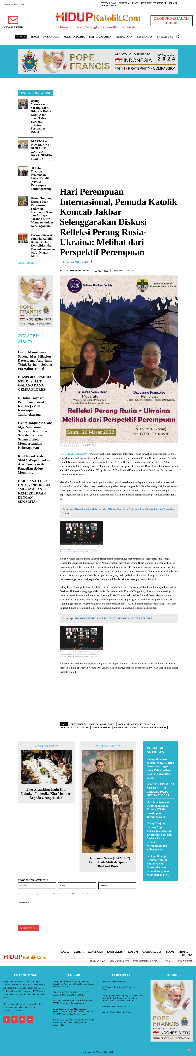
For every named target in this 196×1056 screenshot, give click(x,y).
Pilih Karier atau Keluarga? (113, 981)
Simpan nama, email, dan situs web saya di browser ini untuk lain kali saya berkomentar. (56, 894)
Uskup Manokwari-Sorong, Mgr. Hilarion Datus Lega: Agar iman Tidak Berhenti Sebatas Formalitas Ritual (41, 116)
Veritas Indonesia (26, 263)
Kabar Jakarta (75, 261)
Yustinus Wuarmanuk (80, 270)
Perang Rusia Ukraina (126, 728)
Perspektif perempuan (153, 728)
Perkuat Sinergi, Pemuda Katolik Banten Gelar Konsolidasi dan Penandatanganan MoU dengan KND (43, 245)
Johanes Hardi (78, 724)
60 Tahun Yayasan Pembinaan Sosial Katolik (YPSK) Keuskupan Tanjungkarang (41, 178)
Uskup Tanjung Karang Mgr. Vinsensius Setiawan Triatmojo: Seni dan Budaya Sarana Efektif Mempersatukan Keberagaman (42, 212)
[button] (177, 36)
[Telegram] (175, 270)
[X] (162, 270)
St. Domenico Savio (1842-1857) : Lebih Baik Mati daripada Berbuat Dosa (108, 862)
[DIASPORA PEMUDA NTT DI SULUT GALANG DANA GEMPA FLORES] (23, 144)
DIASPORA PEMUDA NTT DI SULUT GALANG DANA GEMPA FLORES (41, 150)
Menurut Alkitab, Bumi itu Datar (115, 1012)
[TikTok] (22, 1019)
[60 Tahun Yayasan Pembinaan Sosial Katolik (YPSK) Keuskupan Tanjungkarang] (23, 171)
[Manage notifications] (189, 1049)
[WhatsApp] (168, 270)
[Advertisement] (119, 110)
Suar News (148, 882)
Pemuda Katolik (101, 728)
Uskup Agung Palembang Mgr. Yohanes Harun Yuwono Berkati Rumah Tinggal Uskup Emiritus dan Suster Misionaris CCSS (122, 998)
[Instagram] (14, 1019)
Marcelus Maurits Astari (75, 728)
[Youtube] (30, 1019)
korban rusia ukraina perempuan (136, 724)
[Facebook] (155, 270)
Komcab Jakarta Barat (102, 724)
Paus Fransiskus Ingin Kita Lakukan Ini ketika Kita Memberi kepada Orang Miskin (46, 794)
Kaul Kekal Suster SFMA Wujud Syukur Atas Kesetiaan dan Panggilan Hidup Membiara (34, 464)
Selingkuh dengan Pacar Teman (115, 1006)
